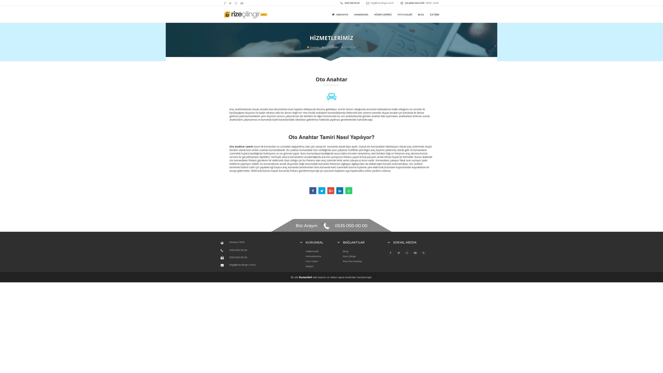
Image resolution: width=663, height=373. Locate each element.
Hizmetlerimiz (331, 47)
